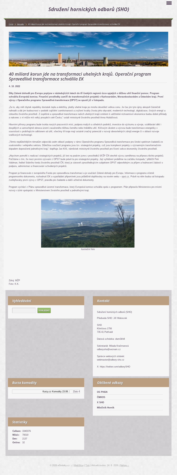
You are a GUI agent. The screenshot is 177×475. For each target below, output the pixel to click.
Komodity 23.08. (56, 391)
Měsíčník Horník (105, 407)
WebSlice (78, 465)
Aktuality (20, 24)
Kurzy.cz (43, 391)
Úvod (11, 24)
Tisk (87, 465)
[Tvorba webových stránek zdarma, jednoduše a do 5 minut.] (71, 465)
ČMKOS (101, 397)
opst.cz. (126, 176)
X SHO (100, 402)
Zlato (71, 391)
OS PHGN (102, 392)
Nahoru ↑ (124, 465)
